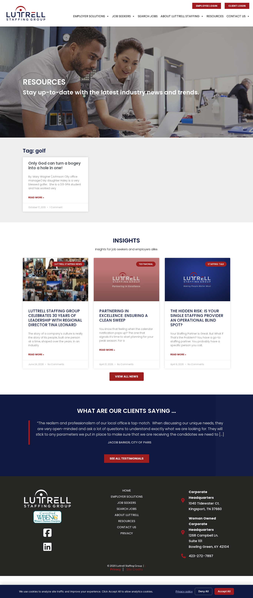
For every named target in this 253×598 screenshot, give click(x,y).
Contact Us (236, 16)
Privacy (115, 569)
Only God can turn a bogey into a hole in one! (54, 166)
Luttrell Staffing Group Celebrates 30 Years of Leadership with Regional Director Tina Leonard (55, 318)
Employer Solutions (89, 16)
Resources (215, 16)
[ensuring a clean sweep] (126, 279)
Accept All (224, 591)
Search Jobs (148, 16)
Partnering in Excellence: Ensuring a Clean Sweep (123, 315)
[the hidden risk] (197, 279)
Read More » (36, 197)
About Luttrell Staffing (180, 16)
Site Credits (134, 569)
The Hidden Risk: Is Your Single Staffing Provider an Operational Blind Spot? (196, 318)
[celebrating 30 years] (55, 279)
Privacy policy (184, 591)
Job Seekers (121, 16)
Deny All (203, 591)
